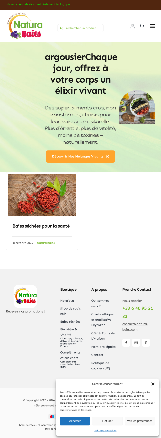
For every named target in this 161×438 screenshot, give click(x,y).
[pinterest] (146, 343)
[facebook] (126, 343)
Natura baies (45, 243)
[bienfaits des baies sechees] (42, 175)
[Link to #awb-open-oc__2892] (152, 26)
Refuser (107, 421)
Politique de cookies (105, 430)
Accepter (75, 421)
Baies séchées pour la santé (41, 226)
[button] (153, 384)
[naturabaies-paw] (25, 286)
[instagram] (136, 343)
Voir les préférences (140, 421)
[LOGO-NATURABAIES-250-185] (24, 13)
